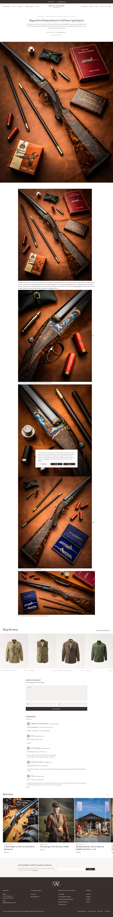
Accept (69, 464)
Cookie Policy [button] (46, 459)
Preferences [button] (40, 460)
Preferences (44, 464)
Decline (56, 464)
